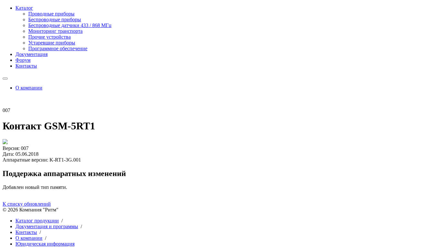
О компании (28, 87)
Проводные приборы (51, 13)
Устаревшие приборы (51, 42)
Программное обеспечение (57, 48)
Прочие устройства (49, 37)
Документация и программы (46, 226)
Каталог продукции (37, 220)
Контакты (26, 66)
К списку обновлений (27, 204)
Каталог (24, 8)
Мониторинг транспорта (55, 31)
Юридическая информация (45, 244)
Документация (31, 54)
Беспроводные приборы (54, 19)
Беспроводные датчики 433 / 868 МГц (70, 25)
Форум (23, 60)
